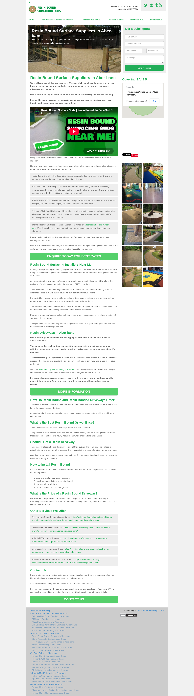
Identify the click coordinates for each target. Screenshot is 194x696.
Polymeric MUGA (137, 20)
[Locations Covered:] (29, 2)
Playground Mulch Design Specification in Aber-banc (55, 690)
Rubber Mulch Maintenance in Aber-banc (50, 693)
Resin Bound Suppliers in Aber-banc (48, 650)
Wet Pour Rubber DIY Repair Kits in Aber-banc (53, 664)
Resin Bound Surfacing (40, 610)
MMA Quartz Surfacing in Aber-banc (48, 622)
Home (31, 20)
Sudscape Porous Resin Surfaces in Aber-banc (53, 647)
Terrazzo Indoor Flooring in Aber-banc (49, 630)
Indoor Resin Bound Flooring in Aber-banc (49, 613)
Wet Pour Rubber (116, 20)
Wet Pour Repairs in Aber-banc (46, 662)
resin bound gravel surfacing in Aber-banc (57, 369)
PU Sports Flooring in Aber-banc (46, 619)
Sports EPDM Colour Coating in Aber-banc (51, 679)
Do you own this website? (137, 101)
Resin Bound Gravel (92, 20)
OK (154, 101)
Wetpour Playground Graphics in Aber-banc (51, 667)
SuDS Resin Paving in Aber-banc (46, 644)
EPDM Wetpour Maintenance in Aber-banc (51, 670)
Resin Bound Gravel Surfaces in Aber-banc (51, 636)
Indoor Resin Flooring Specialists (57, 20)
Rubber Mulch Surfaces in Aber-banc (48, 687)
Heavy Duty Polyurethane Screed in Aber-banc (53, 627)
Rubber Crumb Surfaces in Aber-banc (49, 656)
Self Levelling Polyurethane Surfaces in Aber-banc (54, 625)
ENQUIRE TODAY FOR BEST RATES (74, 256)
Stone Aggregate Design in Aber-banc (49, 639)
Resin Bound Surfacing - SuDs (150, 610)
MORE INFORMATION (74, 391)
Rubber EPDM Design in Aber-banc (48, 659)
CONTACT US (74, 599)
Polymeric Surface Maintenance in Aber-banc (52, 681)
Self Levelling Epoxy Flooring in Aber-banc (51, 616)
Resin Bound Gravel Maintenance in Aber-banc (53, 642)
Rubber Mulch (156, 20)
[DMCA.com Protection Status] (128, 615)
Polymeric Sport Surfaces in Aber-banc (49, 676)
